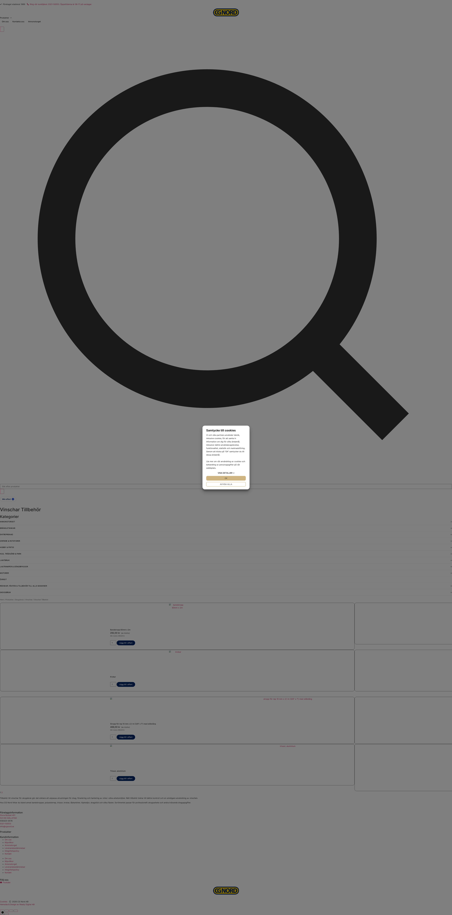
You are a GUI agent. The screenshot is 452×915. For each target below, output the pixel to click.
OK (226, 478)
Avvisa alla (226, 484)
